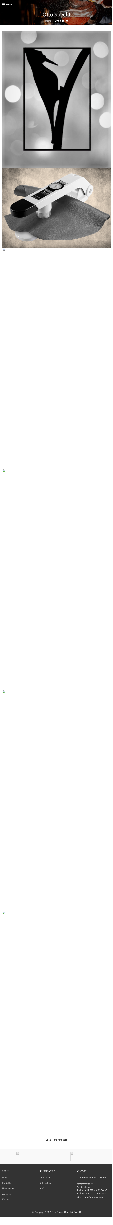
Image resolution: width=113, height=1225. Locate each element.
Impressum (44, 1177)
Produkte (6, 1183)
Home (48, 20)
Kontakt (5, 1199)
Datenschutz (45, 1183)
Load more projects (56, 1139)
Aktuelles (6, 1194)
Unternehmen (8, 1188)
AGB (41, 1188)
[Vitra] (29, 1156)
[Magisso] (83, 1156)
